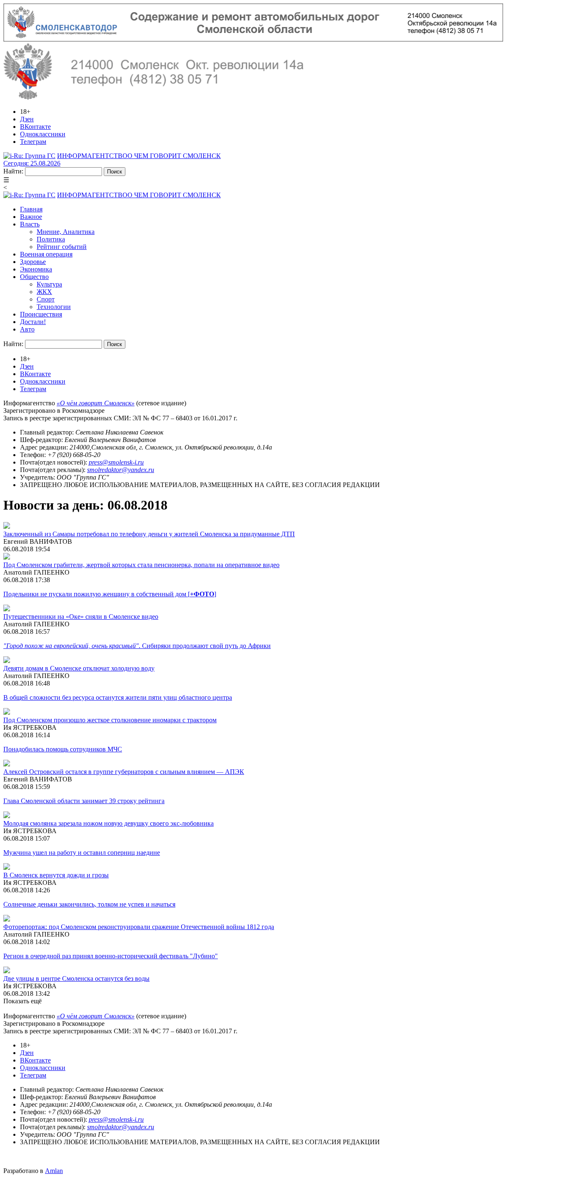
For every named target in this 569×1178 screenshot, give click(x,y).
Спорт (46, 299)
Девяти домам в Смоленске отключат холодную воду (79, 668)
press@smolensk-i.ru (116, 462)
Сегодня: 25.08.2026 (31, 163)
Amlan (54, 1170)
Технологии (54, 306)
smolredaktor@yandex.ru (120, 469)
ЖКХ (44, 291)
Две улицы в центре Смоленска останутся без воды (76, 978)
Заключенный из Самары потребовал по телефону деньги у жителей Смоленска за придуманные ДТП (149, 534)
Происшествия (41, 314)
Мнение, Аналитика (66, 231)
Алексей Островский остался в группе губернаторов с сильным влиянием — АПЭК (123, 771)
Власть (30, 224)
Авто (27, 329)
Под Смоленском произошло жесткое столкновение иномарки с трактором (110, 719)
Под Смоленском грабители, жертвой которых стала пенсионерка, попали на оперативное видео (141, 564)
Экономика (36, 269)
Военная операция (46, 254)
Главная (31, 209)
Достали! (33, 321)
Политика (51, 239)
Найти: (13, 171)
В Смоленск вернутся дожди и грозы (56, 875)
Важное (31, 216)
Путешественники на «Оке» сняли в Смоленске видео (80, 616)
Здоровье (33, 261)
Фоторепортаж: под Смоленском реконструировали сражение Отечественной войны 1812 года (138, 926)
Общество (34, 276)
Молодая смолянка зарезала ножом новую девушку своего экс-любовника (108, 823)
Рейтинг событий (62, 246)
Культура (49, 284)
